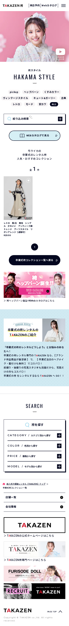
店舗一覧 (11, 497)
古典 (63, 98)
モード (29, 104)
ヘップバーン (31, 92)
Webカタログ (49, 5)
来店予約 (35, 5)
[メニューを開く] (63, 5)
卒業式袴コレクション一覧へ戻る (34, 260)
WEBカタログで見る (37, 135)
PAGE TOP (51, 612)
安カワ (42, 104)
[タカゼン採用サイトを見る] (34, 591)
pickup (14, 92)
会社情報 (11, 506)
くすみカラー (51, 92)
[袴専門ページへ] (17, 610)
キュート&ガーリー (44, 98)
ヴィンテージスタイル (15, 98)
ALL (54, 104)
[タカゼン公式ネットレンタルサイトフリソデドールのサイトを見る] (34, 573)
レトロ (16, 104)
